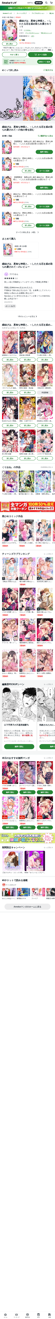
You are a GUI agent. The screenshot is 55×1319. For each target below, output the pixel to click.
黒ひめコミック (46, 33)
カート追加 (42, 54)
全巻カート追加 (44, 62)
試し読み (9, 44)
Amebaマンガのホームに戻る (27, 906)
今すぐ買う (14, 54)
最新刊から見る (46, 136)
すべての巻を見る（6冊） (26, 232)
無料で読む (44, 152)
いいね (11, 306)
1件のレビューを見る (26, 316)
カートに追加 (44, 171)
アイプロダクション (32, 33)
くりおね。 (27, 30)
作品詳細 (45, 392)
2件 (32, 36)
